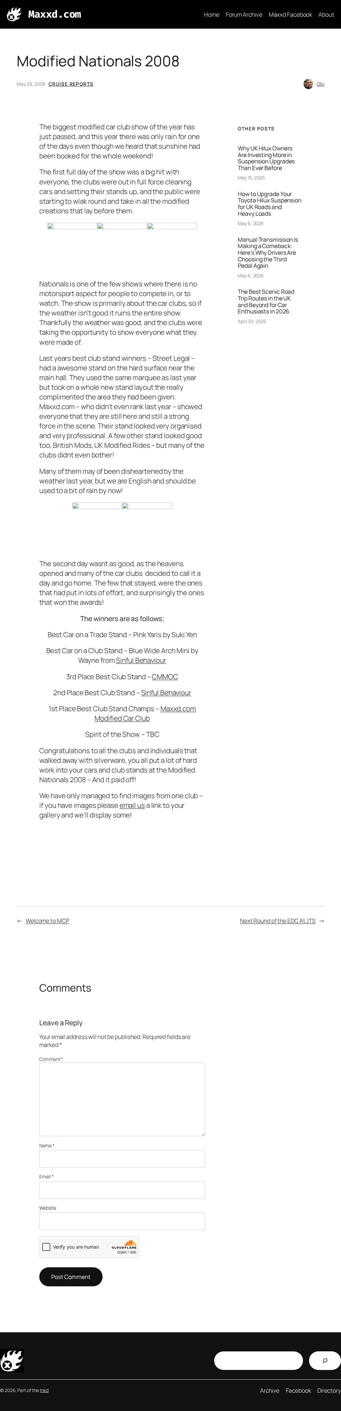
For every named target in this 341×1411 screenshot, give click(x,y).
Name (46, 1145)
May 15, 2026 (251, 177)
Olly (320, 84)
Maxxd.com (54, 14)
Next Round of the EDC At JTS (277, 921)
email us (132, 805)
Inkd (44, 1390)
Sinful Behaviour (141, 660)
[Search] (325, 1360)
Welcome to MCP (47, 921)
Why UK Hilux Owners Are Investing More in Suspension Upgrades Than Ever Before (266, 158)
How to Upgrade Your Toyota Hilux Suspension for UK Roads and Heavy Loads (269, 204)
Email (46, 1176)
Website (47, 1208)
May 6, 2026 (251, 223)
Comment (51, 1059)
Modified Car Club (122, 718)
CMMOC (165, 676)
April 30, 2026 (252, 321)
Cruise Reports (71, 84)
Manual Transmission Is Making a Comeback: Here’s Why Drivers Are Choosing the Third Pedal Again (268, 252)
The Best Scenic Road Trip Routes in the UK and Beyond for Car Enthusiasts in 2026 (266, 301)
